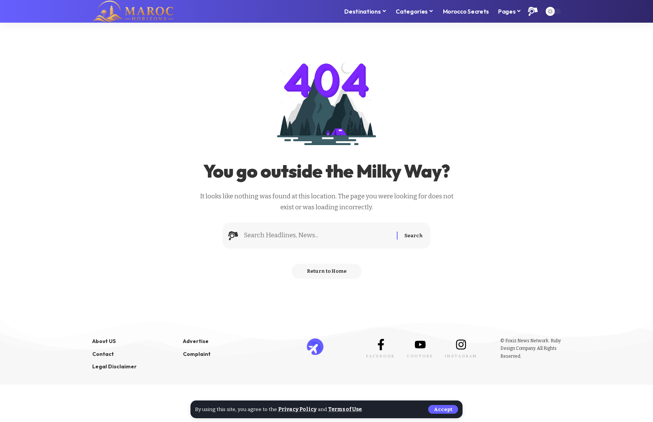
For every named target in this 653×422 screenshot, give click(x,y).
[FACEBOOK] (381, 344)
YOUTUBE (420, 356)
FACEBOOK (380, 356)
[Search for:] (317, 236)
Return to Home (327, 271)
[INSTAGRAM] (461, 344)
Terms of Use (345, 409)
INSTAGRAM (461, 356)
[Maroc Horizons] (132, 11)
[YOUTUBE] (420, 344)
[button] (443, 409)
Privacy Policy (297, 409)
